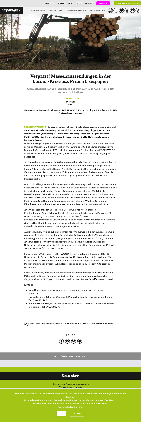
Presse (79, 3)
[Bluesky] (73, 341)
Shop (70, 3)
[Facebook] (61, 341)
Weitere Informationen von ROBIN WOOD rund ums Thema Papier (71, 323)
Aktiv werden (97, 10)
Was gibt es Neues (76, 10)
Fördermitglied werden (127, 3)
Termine (61, 3)
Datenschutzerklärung (70, 406)
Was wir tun (55, 10)
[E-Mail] (67, 341)
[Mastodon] (79, 341)
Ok (61, 413)
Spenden (103, 3)
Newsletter (49, 3)
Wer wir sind (38, 10)
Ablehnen (76, 413)
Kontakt (89, 3)
